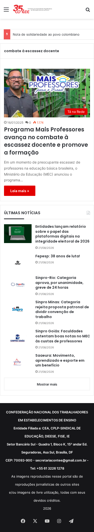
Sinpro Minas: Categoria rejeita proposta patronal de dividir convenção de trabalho (62, 309)
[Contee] (33, 9)
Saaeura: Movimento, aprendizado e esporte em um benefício (59, 360)
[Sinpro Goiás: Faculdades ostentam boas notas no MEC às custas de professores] (18, 338)
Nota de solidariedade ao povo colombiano (46, 34)
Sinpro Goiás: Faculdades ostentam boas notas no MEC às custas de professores (62, 336)
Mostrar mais (47, 384)
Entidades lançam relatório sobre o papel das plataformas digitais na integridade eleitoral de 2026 (62, 234)
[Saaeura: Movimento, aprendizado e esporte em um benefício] (18, 362)
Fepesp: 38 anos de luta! (57, 256)
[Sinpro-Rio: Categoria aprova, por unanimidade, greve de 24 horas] (18, 284)
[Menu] (6, 11)
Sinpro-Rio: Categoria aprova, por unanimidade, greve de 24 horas (59, 282)
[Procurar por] (87, 11)
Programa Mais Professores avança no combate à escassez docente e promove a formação (46, 141)
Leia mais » (19, 191)
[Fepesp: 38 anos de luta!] (18, 263)
